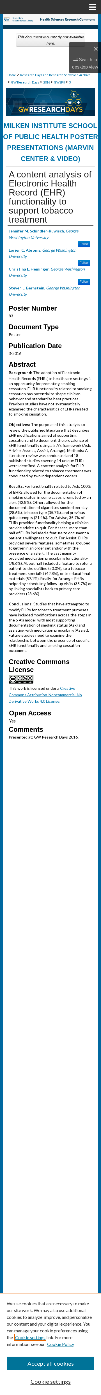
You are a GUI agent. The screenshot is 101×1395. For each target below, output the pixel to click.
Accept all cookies (50, 1363)
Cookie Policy (60, 1344)
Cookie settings (30, 1337)
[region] (50, 1344)
